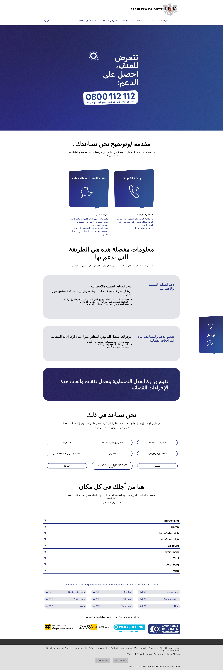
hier (178, 654)
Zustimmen (120, 660)
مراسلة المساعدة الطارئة (134, 20)
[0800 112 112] (211, 327)
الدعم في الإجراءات (109, 20)
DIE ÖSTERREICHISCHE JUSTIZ (147, 9)
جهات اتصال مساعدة (88, 20)
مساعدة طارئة (162, 20)
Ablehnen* (103, 660)
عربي (47, 20)
